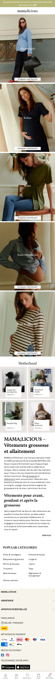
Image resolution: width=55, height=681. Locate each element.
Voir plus (46, 535)
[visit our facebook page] (2, 656)
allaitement (9, 479)
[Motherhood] (27, 362)
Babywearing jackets (13, 559)
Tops (31, 568)
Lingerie (33, 559)
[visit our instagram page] (7, 656)
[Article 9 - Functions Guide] (41, 383)
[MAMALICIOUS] (27, 12)
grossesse (32, 476)
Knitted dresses (37, 554)
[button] (27, 622)
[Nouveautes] (27, 48)
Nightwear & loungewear (35, 574)
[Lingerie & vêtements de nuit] (27, 256)
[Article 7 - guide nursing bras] (13, 383)
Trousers (8, 568)
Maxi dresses (9, 573)
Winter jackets (10, 580)
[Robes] (27, 118)
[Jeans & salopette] (27, 187)
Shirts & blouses (11, 564)
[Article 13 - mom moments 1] (41, 417)
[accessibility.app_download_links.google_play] (8, 669)
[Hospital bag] (13, 417)
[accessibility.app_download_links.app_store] (23, 669)
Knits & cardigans (12, 554)
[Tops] (27, 323)
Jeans (32, 564)
